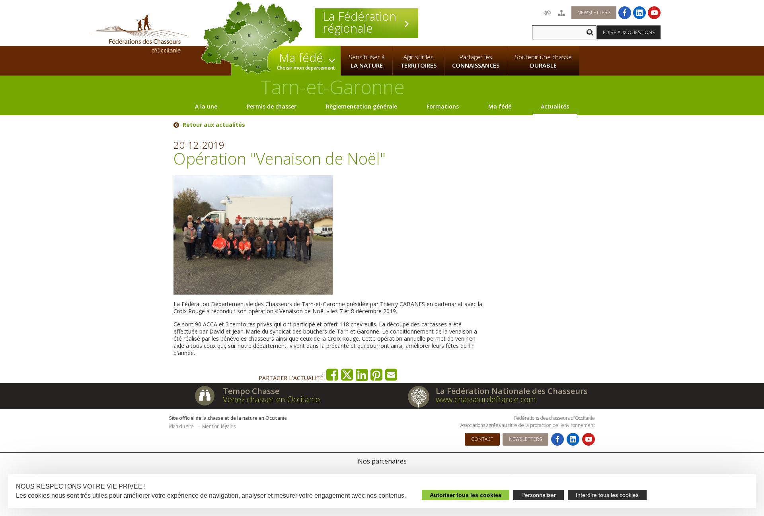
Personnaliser (538, 495)
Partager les (475, 61)
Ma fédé (499, 106)
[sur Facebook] (332, 375)
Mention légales (219, 426)
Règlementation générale (361, 106)
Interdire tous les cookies (607, 495)
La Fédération (359, 22)
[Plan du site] (561, 12)
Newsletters (593, 12)
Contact (482, 439)
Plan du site (181, 426)
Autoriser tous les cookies (465, 495)
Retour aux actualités (214, 124)
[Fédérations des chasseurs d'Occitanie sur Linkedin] (639, 12)
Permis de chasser (271, 106)
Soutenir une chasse (543, 61)
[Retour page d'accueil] (140, 33)
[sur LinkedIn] (362, 375)
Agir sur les (418, 61)
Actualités (555, 106)
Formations (443, 106)
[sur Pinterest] (376, 375)
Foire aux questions (629, 32)
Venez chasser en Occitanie (271, 399)
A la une (206, 106)
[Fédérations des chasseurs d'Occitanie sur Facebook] (624, 12)
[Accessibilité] (547, 12)
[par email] (391, 375)
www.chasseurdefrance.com (486, 399)
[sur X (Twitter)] (347, 375)
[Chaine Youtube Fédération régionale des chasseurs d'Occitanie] (654, 12)
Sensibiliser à (367, 61)
